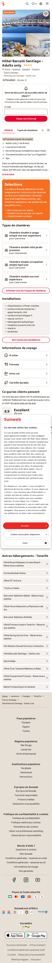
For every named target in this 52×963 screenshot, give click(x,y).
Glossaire (36, 959)
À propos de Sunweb (26, 791)
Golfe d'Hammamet (26, 753)
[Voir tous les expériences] (14, 80)
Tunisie (26, 731)
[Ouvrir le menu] (47, 4)
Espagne (26, 722)
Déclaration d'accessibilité (26, 803)
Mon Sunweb (26, 853)
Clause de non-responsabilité (26, 835)
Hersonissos (26, 776)
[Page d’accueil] (3, 3)
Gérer (25, 543)
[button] (26, 21)
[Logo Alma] (29, 898)
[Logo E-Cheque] (42, 898)
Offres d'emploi (37, 945)
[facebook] (14, 881)
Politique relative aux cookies (26, 822)
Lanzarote (26, 749)
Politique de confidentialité (26, 818)
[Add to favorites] (46, 14)
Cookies (11, 954)
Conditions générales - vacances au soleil (26, 858)
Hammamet (26, 772)
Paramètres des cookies (26, 826)
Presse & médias (26, 799)
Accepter (25, 526)
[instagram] (26, 881)
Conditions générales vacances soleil (26, 950)
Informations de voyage (26, 866)
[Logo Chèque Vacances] (35, 898)
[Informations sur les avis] (25, 80)
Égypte (26, 726)
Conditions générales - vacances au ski (26, 862)
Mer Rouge (26, 745)
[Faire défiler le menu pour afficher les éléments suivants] (48, 130)
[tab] (8, 130)
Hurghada (26, 768)
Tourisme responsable (26, 795)
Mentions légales (20, 959)
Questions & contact (26, 849)
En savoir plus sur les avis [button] (23, 403)
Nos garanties (26, 871)
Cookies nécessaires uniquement (25, 534)
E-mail (8, 107)
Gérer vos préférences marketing (26, 831)
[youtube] (37, 881)
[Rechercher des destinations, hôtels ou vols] (27, 3)
